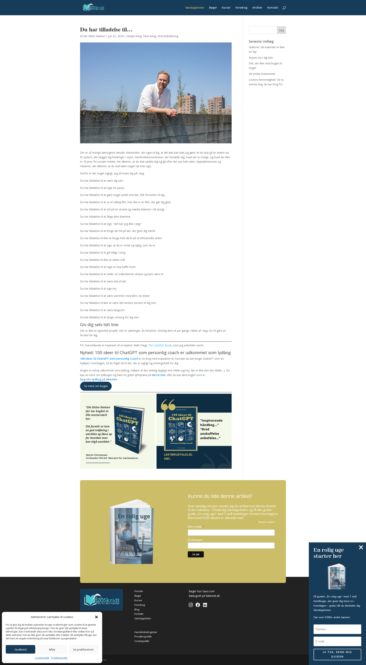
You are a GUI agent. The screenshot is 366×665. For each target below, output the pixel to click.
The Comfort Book (160, 345)
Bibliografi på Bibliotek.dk (204, 596)
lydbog (97, 379)
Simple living (134, 36)
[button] (96, 617)
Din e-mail (196, 526)
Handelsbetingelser (145, 632)
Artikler (257, 7)
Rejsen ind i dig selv (261, 57)
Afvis (52, 649)
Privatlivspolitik (59, 657)
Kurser (226, 7)
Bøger (213, 7)
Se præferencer (83, 649)
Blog (136, 609)
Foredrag (241, 7)
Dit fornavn (195, 540)
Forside (138, 591)
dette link (158, 375)
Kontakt (272, 7)
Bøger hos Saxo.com (202, 591)
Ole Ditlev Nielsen (94, 36)
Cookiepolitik (42, 657)
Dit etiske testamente (262, 74)
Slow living (149, 36)
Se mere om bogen (96, 386)
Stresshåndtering (167, 36)
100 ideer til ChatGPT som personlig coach (109, 358)
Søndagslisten (194, 7)
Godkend (20, 649)
